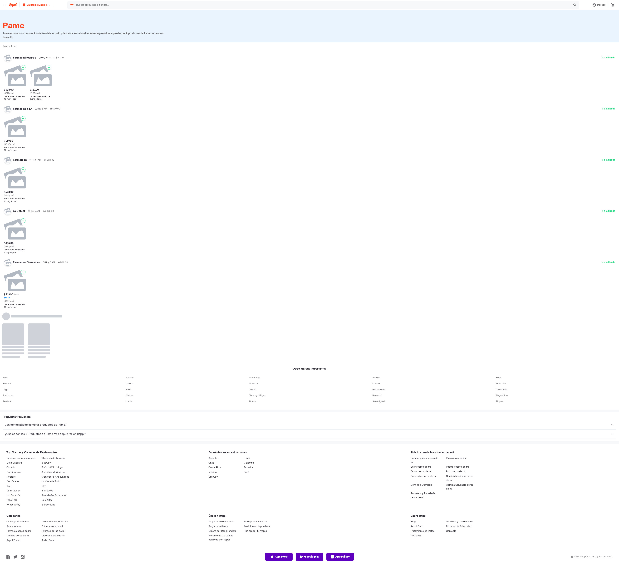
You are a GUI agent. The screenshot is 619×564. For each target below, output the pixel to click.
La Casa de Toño (51, 432)
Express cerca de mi (53, 482)
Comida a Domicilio (421, 435)
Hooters (11, 427)
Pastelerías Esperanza (54, 446)
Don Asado (12, 432)
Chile (211, 413)
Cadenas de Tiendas (53, 409)
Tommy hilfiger (257, 346)
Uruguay (213, 427)
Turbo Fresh (48, 491)
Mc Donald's (13, 446)
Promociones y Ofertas (55, 472)
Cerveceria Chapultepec (55, 427)
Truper (252, 340)
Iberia (129, 352)
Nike (5, 328)
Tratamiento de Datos (423, 482)
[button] (36, 4)
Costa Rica (214, 418)
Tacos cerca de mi (421, 422)
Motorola (501, 334)
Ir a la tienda (608, 57)
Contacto (451, 482)
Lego (5, 340)
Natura (129, 346)
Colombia (249, 413)
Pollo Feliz (11, 451)
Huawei (7, 334)
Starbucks (47, 441)
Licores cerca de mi (53, 486)
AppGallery (342, 507)
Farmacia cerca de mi (18, 482)
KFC (44, 437)
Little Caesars (14, 413)
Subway (46, 413)
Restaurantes (13, 477)
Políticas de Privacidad (458, 477)
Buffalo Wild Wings (52, 418)
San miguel (378, 352)
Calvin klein (502, 340)
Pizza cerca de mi (456, 409)
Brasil (247, 409)
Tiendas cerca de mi (17, 486)
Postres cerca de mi (457, 417)
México (212, 423)
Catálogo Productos (17, 472)
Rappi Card (417, 477)
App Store (281, 507)
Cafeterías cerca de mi (423, 427)
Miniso (376, 334)
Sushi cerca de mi (421, 417)
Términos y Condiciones (459, 472)
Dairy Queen (13, 441)
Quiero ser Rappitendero (222, 482)
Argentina (213, 409)
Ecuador (248, 418)
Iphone (129, 334)
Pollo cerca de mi (456, 422)
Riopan (499, 352)
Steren (376, 328)
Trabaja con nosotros (255, 472)
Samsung (254, 328)
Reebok (7, 352)
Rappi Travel (13, 491)
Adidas (130, 328)
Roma (252, 352)
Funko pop (8, 346)
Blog (413, 472)
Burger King (48, 455)
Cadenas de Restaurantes (20, 409)
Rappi (5, 46)
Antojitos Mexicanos (53, 423)
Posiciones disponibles (257, 477)
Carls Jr (10, 418)
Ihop (8, 437)
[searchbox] (322, 5)
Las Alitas (47, 451)
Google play (311, 507)
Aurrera (253, 334)
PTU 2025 (416, 486)
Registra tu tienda (218, 477)
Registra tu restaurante (221, 472)
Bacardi (376, 346)
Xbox (498, 328)
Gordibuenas (13, 423)
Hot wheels (378, 340)
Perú (246, 423)
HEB (128, 340)
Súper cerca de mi (52, 477)
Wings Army (13, 455)
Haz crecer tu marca (255, 482)
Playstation (502, 346)
